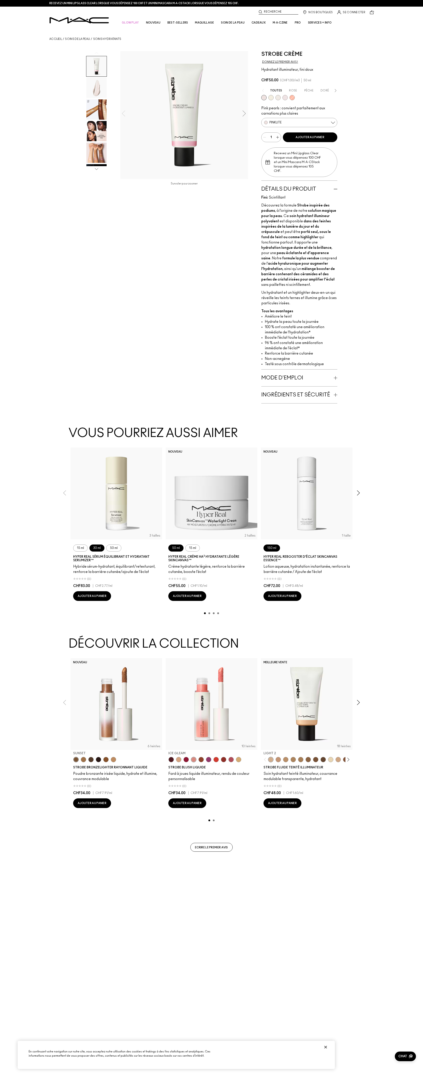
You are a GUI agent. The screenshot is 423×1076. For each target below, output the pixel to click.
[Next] (347, 760)
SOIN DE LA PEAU (233, 22)
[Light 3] (338, 759)
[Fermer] (325, 1047)
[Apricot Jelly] (216, 759)
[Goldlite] (271, 97)
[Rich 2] (323, 759)
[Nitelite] (231, 759)
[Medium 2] (293, 759)
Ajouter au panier (310, 137)
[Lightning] (238, 759)
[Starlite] (179, 759)
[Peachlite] (292, 97)
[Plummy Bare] (171, 759)
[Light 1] (331, 759)
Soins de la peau (77, 39)
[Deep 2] (308, 759)
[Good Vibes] (186, 759)
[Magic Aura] (209, 759)
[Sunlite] (113, 759)
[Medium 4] (301, 759)
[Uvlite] (285, 97)
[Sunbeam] (98, 759)
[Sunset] (76, 759)
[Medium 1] (286, 759)
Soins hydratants (107, 39)
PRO (298, 22)
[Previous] (266, 760)
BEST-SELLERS (177, 22)
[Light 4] (278, 759)
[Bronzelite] (278, 97)
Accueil (55, 39)
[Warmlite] (106, 759)
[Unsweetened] (223, 759)
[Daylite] (91, 759)
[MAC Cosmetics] (79, 20)
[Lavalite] (201, 759)
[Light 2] (271, 759)
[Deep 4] (316, 759)
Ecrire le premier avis (211, 847)
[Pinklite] (264, 97)
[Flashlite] (83, 759)
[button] (405, 1056)
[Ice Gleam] (194, 759)
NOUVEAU (153, 22)
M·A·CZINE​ (280, 22)
